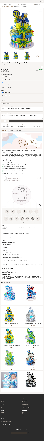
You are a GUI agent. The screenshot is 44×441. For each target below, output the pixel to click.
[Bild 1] (6, 56)
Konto (23, 412)
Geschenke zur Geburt (9, 6)
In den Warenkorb (27, 121)
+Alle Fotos (37, 56)
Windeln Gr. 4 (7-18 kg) (7, 84)
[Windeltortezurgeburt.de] (22, 430)
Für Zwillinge (3, 403)
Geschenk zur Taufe (6, 95)
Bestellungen (24, 413)
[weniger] (2, 121)
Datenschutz (24, 400)
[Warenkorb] (42, 1)
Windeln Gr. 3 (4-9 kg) (7, 82)
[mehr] (7, 121)
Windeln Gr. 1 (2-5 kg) (7, 76)
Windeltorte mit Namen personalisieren (8, 106)
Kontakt (2, 412)
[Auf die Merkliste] (41, 67)
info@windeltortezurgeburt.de (6, 421)
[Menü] (2, 2)
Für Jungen (3, 398)
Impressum (24, 401)
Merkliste (2, 415)
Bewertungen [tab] (18, 130)
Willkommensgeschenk (7, 100)
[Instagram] (3, 425)
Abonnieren (30, 432)
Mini (1, 407)
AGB (23, 398)
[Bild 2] (17, 56)
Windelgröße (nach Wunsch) (6, 74)
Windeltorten (3, 6)
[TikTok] (9, 425)
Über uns (24, 403)
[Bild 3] (27, 56)
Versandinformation (25, 404)
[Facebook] (1, 425)
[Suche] (40, 1)
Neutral (2, 401)
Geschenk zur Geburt (7, 92)
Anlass (2, 90)
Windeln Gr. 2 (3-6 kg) (7, 79)
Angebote (2, 413)
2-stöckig (2, 404)
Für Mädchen (3, 400)
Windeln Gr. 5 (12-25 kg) (7, 87)
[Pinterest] (5, 425)
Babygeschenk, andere (7, 103)
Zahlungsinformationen (26, 407)
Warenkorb (24, 415)
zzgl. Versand (7, 71)
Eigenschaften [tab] (11, 130)
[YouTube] (7, 425)
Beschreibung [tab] (4, 130)
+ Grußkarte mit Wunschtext (6, 113)
